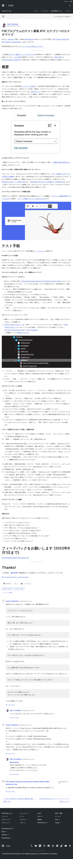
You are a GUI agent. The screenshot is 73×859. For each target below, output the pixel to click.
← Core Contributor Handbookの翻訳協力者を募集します (18, 800)
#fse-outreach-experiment (12, 60)
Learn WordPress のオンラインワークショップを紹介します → (54, 800)
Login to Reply (7, 589)
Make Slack (58, 57)
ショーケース (24, 813)
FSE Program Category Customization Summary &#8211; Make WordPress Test (27, 783)
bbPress (5, 835)
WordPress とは (7, 813)
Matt (4, 831)
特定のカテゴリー (36, 91)
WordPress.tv (42, 823)
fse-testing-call (7, 577)
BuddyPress (6, 838)
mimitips (14, 573)
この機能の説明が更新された (61, 162)
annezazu (10, 39)
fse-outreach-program (21, 577)
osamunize (14, 762)
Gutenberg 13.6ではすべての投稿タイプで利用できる (47, 182)
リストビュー (41, 251)
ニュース (4, 816)
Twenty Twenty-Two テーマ (13, 325)
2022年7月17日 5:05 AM (13, 26)
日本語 (8, 846)
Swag (58, 823)
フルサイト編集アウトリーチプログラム (22, 54)
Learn (39, 813)
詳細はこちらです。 (23, 332)
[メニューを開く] (70, 5)
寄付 (57, 819)
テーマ (22, 816)
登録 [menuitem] (71, 1)
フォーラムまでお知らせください (32, 46)
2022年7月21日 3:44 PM (28, 710)
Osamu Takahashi (12, 601)
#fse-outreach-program (9, 558)
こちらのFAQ (17, 57)
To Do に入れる (19, 588)
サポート (40, 816)
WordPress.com (8, 828)
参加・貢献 (58, 813)
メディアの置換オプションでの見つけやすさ (31, 199)
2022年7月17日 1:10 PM (25, 725)
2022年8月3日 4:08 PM (63, 782)
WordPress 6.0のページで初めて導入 (14, 182)
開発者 (39, 819)
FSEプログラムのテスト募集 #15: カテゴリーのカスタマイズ (36, 32)
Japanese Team (6, 11)
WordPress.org (29, 39)
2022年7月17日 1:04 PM (25, 601)
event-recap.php (32, 330)
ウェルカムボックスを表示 (61, 16)
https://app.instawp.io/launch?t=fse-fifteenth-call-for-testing (41, 281)
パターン (22, 823)
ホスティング (6, 819)
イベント (58, 816)
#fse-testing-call (23, 558)
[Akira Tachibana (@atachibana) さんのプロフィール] (4, 25)
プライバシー (6, 823)
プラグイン (23, 819)
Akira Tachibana (12, 24)
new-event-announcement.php (14, 330)
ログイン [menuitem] (66, 1)
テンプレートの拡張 (28, 86)
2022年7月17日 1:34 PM (28, 759)
